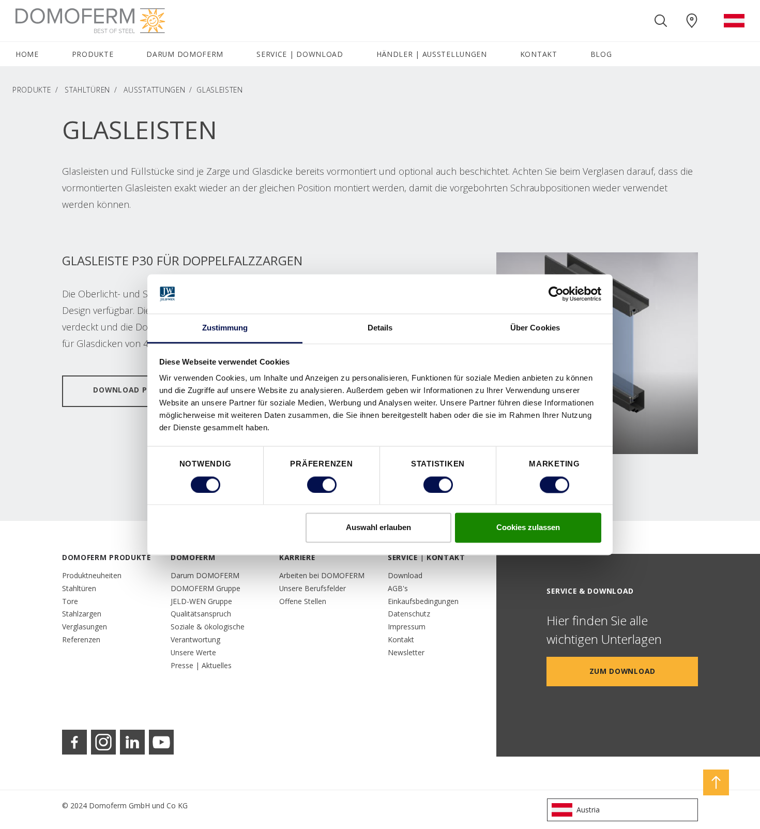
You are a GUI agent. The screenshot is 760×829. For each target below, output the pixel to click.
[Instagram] (103, 742)
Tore (70, 601)
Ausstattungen (154, 90)
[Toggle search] (660, 20)
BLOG (601, 54)
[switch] (322, 484)
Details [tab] (380, 328)
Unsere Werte (193, 652)
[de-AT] (734, 20)
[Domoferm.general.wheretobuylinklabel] (691, 20)
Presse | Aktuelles (201, 665)
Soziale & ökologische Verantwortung (208, 633)
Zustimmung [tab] (225, 328)
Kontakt (401, 639)
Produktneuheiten (91, 575)
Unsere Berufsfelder (312, 588)
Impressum (406, 626)
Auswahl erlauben (378, 527)
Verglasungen (84, 626)
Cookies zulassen (528, 527)
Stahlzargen (81, 614)
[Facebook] (74, 742)
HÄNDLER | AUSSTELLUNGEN (431, 54)
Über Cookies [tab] (535, 328)
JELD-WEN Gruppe (201, 601)
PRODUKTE (31, 90)
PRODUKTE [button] (93, 54)
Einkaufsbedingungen (423, 601)
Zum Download (622, 671)
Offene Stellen (302, 601)
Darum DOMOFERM (205, 575)
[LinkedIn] (132, 742)
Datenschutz (409, 614)
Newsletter (406, 652)
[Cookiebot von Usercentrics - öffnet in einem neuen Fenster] (556, 294)
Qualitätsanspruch (201, 614)
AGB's (398, 588)
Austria (588, 810)
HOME (27, 54)
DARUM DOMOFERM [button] (184, 54)
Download (405, 575)
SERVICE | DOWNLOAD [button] (299, 54)
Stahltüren (87, 90)
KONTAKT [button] (538, 54)
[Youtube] (161, 742)
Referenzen (81, 639)
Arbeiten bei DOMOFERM (321, 575)
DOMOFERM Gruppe (205, 588)
